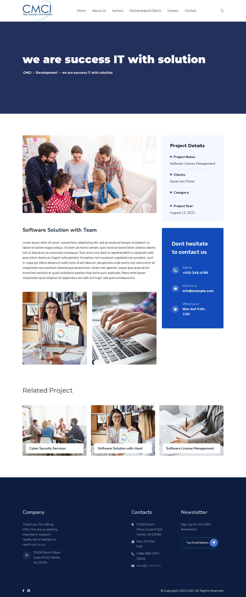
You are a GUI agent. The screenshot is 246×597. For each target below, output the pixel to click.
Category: (181, 192)
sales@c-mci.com (149, 565)
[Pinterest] (28, 591)
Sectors (117, 10)
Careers (172, 10)
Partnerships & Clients (145, 10)
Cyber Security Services (47, 448)
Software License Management (190, 448)
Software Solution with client (120, 448)
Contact (190, 10)
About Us (99, 10)
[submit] (214, 543)
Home (81, 10)
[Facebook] (23, 591)
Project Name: (184, 157)
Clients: (179, 174)
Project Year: (183, 206)
